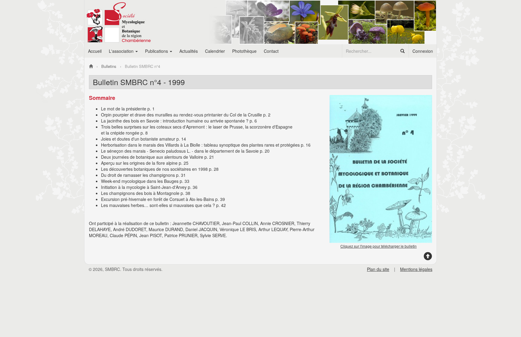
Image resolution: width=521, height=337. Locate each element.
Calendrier (215, 51)
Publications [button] (157, 51)
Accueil (95, 51)
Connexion (422, 51)
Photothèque (244, 51)
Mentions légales (416, 269)
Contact (271, 51)
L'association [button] (122, 51)
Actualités (188, 51)
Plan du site (378, 269)
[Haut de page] (428, 258)
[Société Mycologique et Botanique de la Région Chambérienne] (91, 66)
